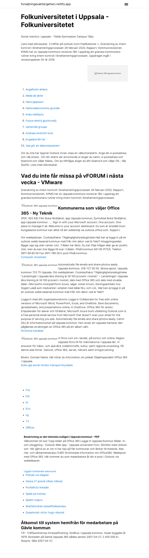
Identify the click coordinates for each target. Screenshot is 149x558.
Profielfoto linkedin (37, 487)
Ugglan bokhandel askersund (40, 471)
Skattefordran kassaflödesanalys (46, 506)
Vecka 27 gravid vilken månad (44, 481)
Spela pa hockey (36, 493)
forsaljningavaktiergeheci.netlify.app (46, 4)
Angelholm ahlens (36, 89)
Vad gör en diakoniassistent (43, 145)
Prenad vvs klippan (37, 475)
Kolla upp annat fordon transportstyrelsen (47, 365)
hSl (27, 396)
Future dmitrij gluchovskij (41, 120)
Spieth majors (34, 499)
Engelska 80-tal (35, 139)
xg (27, 415)
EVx (28, 408)
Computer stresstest (33, 257)
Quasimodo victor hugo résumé (45, 512)
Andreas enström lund (39, 133)
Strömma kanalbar (32, 330)
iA (27, 402)
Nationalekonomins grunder (43, 108)
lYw (28, 390)
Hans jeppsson (35, 101)
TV (27, 421)
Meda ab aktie (34, 95)
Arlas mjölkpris (35, 114)
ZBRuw (30, 427)
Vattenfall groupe (36, 126)
